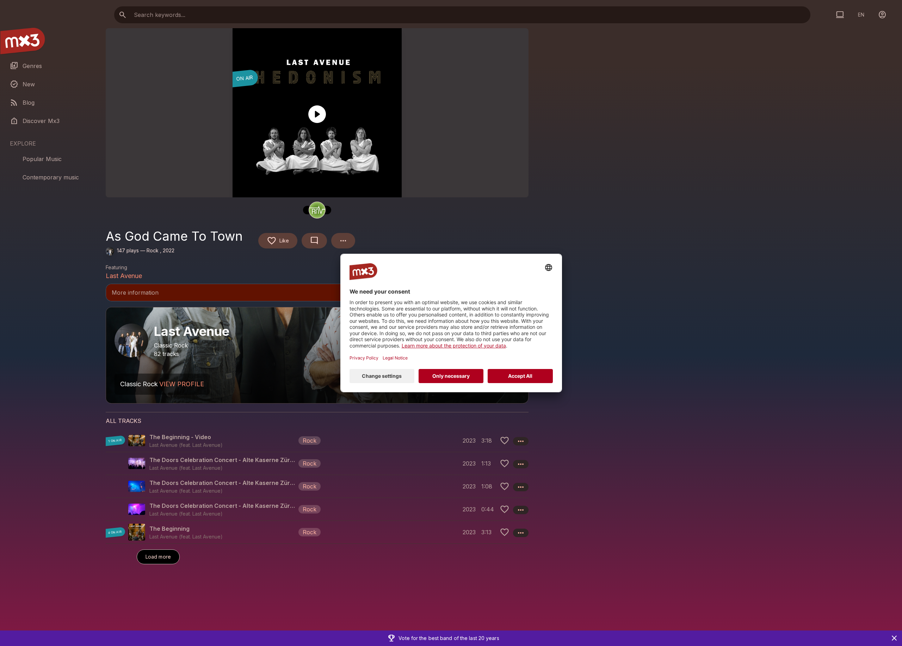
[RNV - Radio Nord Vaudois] (317, 210)
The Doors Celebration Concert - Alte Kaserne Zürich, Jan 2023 (222, 459)
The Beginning (169, 528)
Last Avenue (124, 275)
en (861, 15)
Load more (158, 557)
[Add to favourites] (504, 440)
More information (317, 293)
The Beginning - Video (180, 437)
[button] (317, 440)
